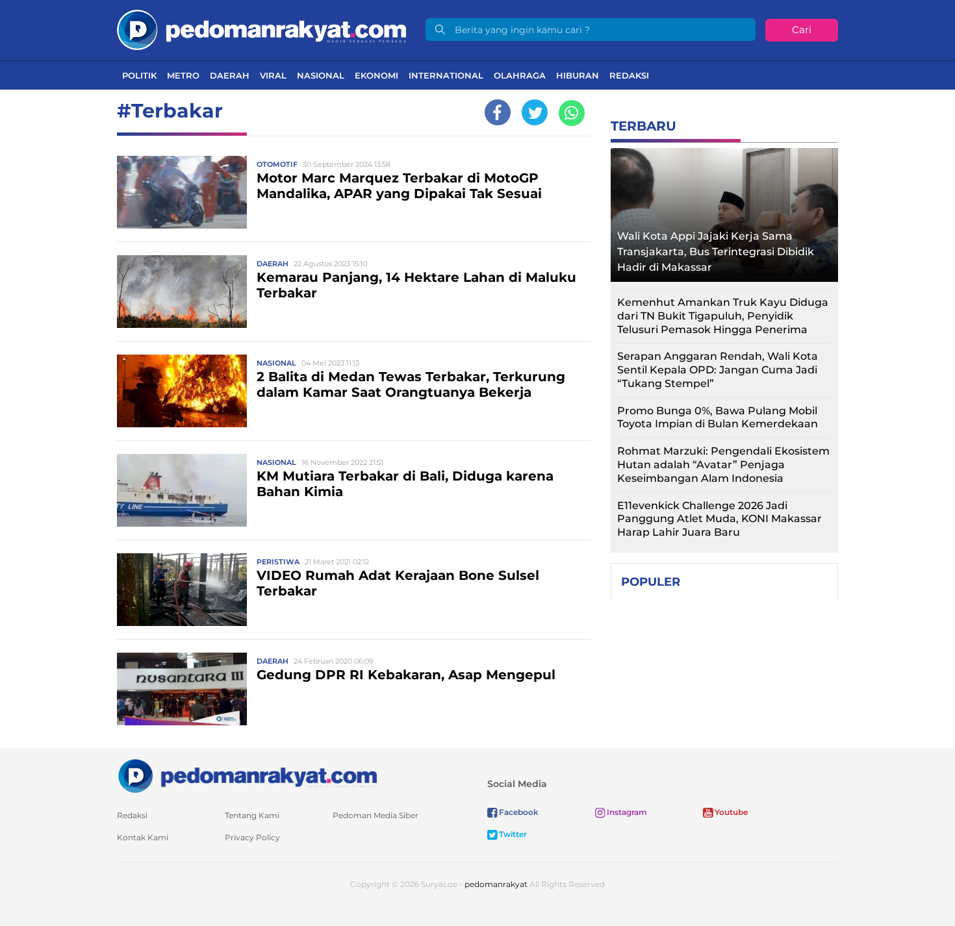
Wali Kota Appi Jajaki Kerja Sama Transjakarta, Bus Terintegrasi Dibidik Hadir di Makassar (715, 251)
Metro (183, 75)
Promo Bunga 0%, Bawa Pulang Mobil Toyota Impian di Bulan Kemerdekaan (717, 418)
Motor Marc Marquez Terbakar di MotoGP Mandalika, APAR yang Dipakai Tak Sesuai (399, 185)
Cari (801, 29)
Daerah (229, 75)
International (446, 75)
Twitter (512, 834)
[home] (247, 775)
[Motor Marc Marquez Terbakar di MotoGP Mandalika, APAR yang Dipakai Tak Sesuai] (182, 191)
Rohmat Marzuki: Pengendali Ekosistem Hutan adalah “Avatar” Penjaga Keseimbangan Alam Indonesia (723, 464)
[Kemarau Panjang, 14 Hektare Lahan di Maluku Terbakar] (182, 290)
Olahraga (520, 75)
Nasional (320, 75)
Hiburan (577, 75)
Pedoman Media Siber (375, 815)
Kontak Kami (142, 837)
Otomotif (277, 164)
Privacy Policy (252, 837)
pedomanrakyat (496, 884)
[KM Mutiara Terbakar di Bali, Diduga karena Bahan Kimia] (182, 489)
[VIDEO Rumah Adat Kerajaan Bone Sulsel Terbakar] (182, 588)
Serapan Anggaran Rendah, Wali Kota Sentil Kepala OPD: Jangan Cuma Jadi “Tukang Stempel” (717, 370)
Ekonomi (376, 75)
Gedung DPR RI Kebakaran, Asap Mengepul (406, 674)
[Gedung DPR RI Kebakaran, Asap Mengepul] (182, 688)
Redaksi (629, 75)
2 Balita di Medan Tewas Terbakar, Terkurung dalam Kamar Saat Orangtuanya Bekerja (411, 384)
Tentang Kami (252, 815)
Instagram (626, 812)
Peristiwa (278, 561)
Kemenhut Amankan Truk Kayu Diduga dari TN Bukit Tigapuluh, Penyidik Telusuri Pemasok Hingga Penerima (722, 316)
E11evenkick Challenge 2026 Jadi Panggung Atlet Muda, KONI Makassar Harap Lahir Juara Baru (719, 519)
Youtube (730, 812)
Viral (273, 75)
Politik (139, 75)
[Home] (261, 29)
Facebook (518, 812)
